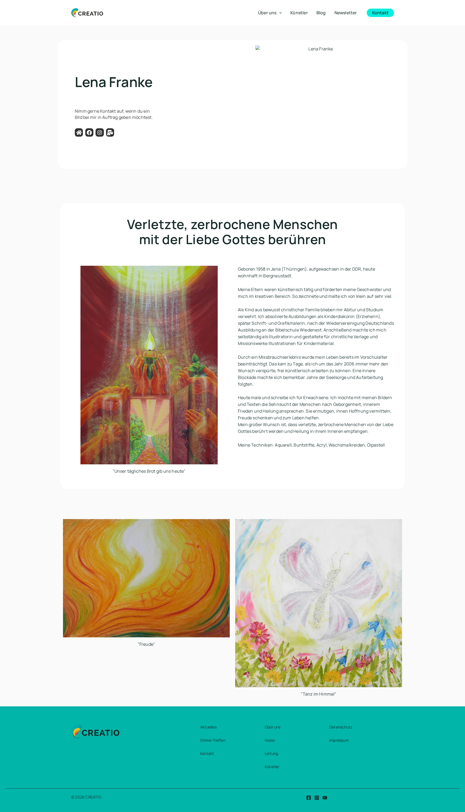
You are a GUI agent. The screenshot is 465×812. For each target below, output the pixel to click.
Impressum (339, 740)
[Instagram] (316, 797)
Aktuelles (208, 727)
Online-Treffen (213, 740)
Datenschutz (340, 727)
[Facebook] (308, 797)
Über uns (267, 13)
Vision (270, 740)
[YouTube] (324, 797)
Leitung (271, 753)
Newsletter (345, 13)
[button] (279, 12)
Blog (321, 13)
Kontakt (207, 753)
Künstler (299, 13)
